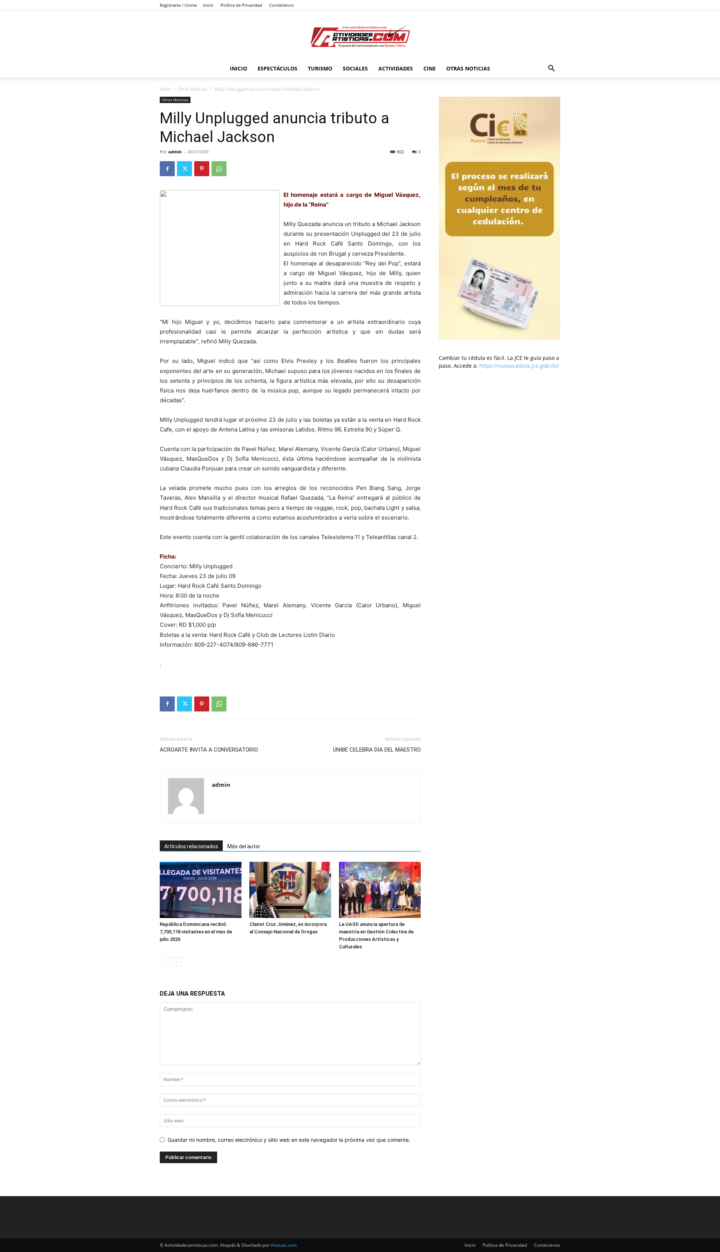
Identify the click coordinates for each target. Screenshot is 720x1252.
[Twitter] (184, 168)
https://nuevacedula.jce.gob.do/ (519, 365)
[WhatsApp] (219, 168)
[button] (551, 69)
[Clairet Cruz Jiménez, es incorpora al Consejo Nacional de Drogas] (290, 890)
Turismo (320, 68)
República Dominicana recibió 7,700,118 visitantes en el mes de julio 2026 (196, 931)
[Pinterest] (201, 168)
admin (175, 151)
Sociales (355, 68)
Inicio (208, 5)
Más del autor (243, 846)
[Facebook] (167, 168)
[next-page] (176, 961)
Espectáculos (277, 68)
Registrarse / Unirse (178, 5)
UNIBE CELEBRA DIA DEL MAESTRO (377, 749)
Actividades (395, 68)
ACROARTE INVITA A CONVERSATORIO (209, 749)
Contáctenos (281, 5)
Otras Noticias (468, 68)
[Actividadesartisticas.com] (360, 35)
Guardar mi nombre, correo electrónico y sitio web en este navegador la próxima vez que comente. (289, 1140)
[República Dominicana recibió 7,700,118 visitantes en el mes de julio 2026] (201, 890)
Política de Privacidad (241, 5)
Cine (429, 68)
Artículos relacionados (191, 846)
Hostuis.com (284, 1245)
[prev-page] (164, 961)
